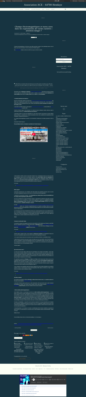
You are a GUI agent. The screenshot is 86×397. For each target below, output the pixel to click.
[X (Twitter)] (56, 1)
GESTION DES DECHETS (60, 136)
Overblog (49, 365)
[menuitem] (21, 9)
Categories (28, 33)
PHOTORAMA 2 (59, 149)
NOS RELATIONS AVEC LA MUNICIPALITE (64, 147)
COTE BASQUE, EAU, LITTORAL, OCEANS (64, 130)
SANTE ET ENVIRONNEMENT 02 (62, 153)
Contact (53, 9)
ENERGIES (58, 134)
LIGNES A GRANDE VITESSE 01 (62, 140)
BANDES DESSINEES (60, 125)
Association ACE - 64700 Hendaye (43, 4)
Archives (47, 9)
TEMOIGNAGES (59, 158)
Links (57, 145)
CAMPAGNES (58, 126)
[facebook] (55, 1)
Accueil (21, 9)
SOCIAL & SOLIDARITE (60, 157)
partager (40, 382)
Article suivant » (50, 327)
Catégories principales (35, 9)
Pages (43, 9)
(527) (59, 166)
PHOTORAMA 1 (59, 148)
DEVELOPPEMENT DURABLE (61, 132)
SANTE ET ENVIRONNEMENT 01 (62, 152)
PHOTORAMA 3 (59, 151)
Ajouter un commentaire (22, 358)
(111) (58, 170)
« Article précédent (17, 327)
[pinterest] (58, 1)
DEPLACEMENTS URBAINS (61, 131)
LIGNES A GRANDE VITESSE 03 (62, 143)
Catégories (27, 9)
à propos (45, 382)
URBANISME (58, 160)
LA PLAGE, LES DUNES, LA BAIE (62, 139)
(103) (59, 172)
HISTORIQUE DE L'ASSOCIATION (62, 138)
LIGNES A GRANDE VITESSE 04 (62, 144)
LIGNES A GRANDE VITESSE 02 (62, 142)
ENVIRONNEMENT (59, 135)
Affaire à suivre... (59, 121)
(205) (61, 168)
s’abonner (34, 382)
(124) (61, 169)
